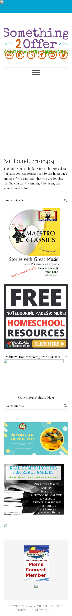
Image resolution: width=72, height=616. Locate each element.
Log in (50, 610)
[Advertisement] (36, 114)
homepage (60, 173)
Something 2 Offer (36, 33)
